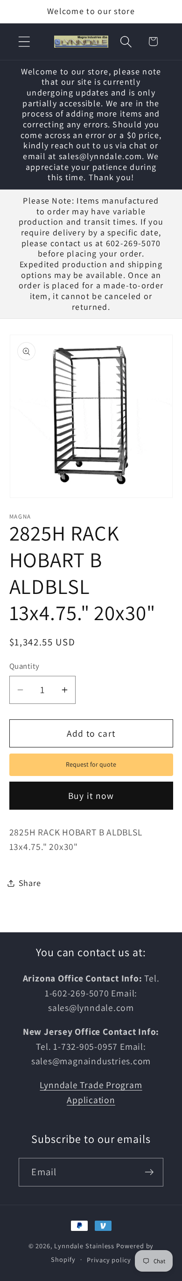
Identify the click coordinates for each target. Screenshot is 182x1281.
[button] (24, 41)
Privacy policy (109, 1259)
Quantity (24, 666)
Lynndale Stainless (84, 1245)
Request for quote (91, 764)
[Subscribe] (149, 1172)
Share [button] (30, 882)
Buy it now (91, 796)
